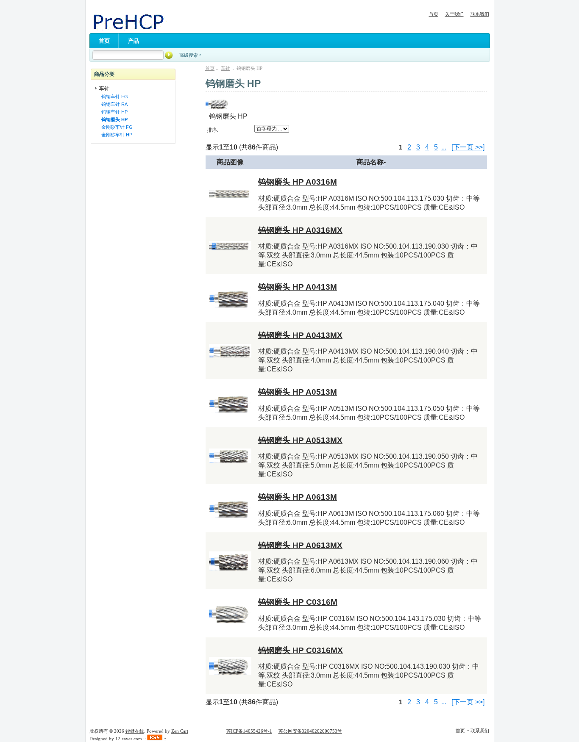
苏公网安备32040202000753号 (310, 731)
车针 (225, 68)
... (443, 147)
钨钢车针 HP (113, 111)
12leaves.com (128, 738)
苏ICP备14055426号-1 (249, 731)
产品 (133, 41)
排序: (212, 130)
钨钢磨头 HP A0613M (297, 497)
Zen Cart (179, 731)
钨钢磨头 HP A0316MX (300, 230)
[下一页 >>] (467, 147)
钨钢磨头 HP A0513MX (300, 440)
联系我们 (479, 14)
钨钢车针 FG (113, 96)
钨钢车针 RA (113, 104)
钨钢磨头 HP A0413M (297, 286)
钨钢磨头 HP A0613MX (300, 545)
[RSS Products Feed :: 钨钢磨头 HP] (154, 738)
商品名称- (371, 162)
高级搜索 (188, 55)
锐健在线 (134, 731)
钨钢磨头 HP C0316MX (300, 650)
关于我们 (454, 14)
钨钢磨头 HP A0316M (297, 181)
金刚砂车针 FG (116, 127)
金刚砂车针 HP (115, 134)
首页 (433, 14)
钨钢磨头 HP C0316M (297, 602)
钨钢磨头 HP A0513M (297, 392)
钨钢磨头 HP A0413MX (300, 335)
